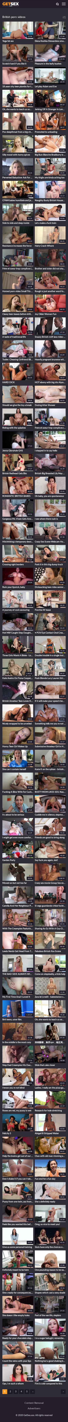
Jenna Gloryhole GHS (12, 451)
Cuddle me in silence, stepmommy (50, 815)
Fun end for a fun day (45, 1179)
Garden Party (8, 860)
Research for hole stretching (48, 1111)
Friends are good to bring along (50, 838)
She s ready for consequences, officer (17, 1293)
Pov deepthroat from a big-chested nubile (17, 132)
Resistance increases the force (16, 246)
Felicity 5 (6, 1133)
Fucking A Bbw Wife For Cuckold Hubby (17, 792)
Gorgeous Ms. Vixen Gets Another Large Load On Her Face (17, 519)
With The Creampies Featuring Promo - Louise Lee (17, 929)
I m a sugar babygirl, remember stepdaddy (50, 1338)
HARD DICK (8, 382)
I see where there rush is (46, 519)
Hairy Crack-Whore (44, 246)
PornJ (39, 12)
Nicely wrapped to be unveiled (17, 724)
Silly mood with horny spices (16, 155)
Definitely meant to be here (15, 1270)
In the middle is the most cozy (16, 1042)
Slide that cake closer (45, 1065)
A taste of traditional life (14, 337)
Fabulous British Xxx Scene (48, 951)
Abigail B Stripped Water (47, 1133)
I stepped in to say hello (46, 451)
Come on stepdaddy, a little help (50, 974)
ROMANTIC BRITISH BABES (16, 496)
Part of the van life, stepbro (48, 1315)
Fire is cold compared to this (48, 1384)
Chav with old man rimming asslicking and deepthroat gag (50, 1156)
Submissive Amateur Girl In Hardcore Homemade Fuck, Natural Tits (50, 747)
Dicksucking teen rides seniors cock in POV (50, 587)
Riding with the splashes (14, 428)
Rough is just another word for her (50, 291)
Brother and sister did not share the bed (50, 269)
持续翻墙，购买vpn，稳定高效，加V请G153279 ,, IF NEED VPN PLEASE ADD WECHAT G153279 (50, 1042)
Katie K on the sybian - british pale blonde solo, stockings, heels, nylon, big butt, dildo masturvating (50, 769)
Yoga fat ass (8, 41)
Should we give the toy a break (17, 405)
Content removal (34, 1403)
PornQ (48, 12)
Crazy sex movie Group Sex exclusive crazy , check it (50, 883)
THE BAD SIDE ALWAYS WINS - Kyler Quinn (17, 974)
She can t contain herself (14, 769)
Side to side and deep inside (15, 223)
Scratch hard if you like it (14, 64)
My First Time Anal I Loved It (16, 997)
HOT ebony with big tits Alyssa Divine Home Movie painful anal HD (50, 382)
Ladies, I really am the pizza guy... (50, 1088)
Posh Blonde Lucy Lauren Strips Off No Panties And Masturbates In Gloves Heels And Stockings (50, 678)
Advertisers (34, 1408)
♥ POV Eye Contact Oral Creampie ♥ (50, 633)
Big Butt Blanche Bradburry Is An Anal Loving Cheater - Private (50, 155)
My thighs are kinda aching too (50, 178)
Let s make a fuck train (45, 223)
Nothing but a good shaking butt (50, 1361)
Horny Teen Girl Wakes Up (15, 747)
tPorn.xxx (29, 12)
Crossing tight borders (13, 565)
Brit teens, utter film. (12, 1020)
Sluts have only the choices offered (50, 1247)
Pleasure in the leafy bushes (48, 64)
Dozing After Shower (45, 405)
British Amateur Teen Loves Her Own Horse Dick (17, 701)
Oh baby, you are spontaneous (49, 496)
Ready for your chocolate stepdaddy (17, 1338)
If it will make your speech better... (50, 701)
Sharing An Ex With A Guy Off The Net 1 (50, 929)
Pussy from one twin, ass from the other (17, 1202)
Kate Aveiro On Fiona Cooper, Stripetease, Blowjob (17, 678)
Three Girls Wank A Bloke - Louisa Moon (17, 655)
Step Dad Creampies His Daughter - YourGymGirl (17, 1065)
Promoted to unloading (46, 132)
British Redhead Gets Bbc (14, 473)
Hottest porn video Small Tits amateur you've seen (17, 291)
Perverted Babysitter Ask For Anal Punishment (17, 178)
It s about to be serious (13, 815)
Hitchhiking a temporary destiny (17, 542)
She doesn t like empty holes (16, 1315)
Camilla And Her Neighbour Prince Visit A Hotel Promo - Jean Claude (17, 906)
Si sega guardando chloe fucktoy (50, 906)
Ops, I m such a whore (13, 1384)
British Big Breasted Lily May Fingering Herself (50, 473)
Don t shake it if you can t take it (17, 1179)
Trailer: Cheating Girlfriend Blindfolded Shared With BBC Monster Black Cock (17, 360)
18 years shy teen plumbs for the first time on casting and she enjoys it (17, 87)
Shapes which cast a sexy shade (50, 1293)
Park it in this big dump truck (49, 565)
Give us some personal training (17, 1247)
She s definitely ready (45, 1202)
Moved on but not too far (14, 883)
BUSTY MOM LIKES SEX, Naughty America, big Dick (50, 792)
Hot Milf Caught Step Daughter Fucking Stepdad (17, 633)
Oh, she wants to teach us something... (17, 109)
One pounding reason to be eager (50, 1270)
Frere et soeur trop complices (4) (50, 428)
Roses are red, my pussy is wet (16, 1111)
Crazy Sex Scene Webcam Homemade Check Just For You (50, 542)
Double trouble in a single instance (50, 655)
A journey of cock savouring (15, 610)
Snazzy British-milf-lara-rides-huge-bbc (50, 337)
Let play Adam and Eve (46, 87)
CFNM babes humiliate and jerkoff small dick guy (17, 200)
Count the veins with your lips (16, 1361)
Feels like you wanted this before (17, 1224)
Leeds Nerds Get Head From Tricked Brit (17, 951)
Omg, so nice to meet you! (47, 1224)
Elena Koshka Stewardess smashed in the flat (50, 41)
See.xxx (18, 12)
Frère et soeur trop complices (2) (17, 269)
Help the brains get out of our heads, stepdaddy (17, 1156)
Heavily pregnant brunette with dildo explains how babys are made (50, 360)
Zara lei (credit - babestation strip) (50, 997)
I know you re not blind (13, 1088)
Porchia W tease (43, 610)
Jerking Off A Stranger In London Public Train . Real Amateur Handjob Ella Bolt (50, 109)
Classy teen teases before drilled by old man (17, 314)
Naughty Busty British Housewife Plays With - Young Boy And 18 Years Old (50, 200)
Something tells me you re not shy (50, 724)
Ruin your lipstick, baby (13, 587)
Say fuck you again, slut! (46, 860)
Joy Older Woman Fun (45, 314)
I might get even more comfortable (17, 838)
